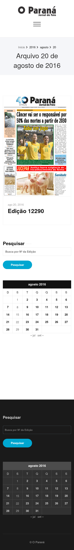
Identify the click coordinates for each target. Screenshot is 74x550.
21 (7, 322)
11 (46, 307)
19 (56, 314)
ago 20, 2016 (16, 204)
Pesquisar (13, 243)
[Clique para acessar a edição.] (37, 146)
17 (37, 314)
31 (37, 329)
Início (21, 47)
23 (27, 322)
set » (41, 335)
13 (66, 307)
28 (7, 329)
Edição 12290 (26, 211)
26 (56, 322)
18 (46, 314)
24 (37, 322)
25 (46, 322)
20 (54, 47)
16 (27, 314)
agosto (44, 47)
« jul (32, 335)
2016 (32, 47)
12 (56, 307)
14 (7, 314)
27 (66, 322)
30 (27, 329)
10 (37, 307)
